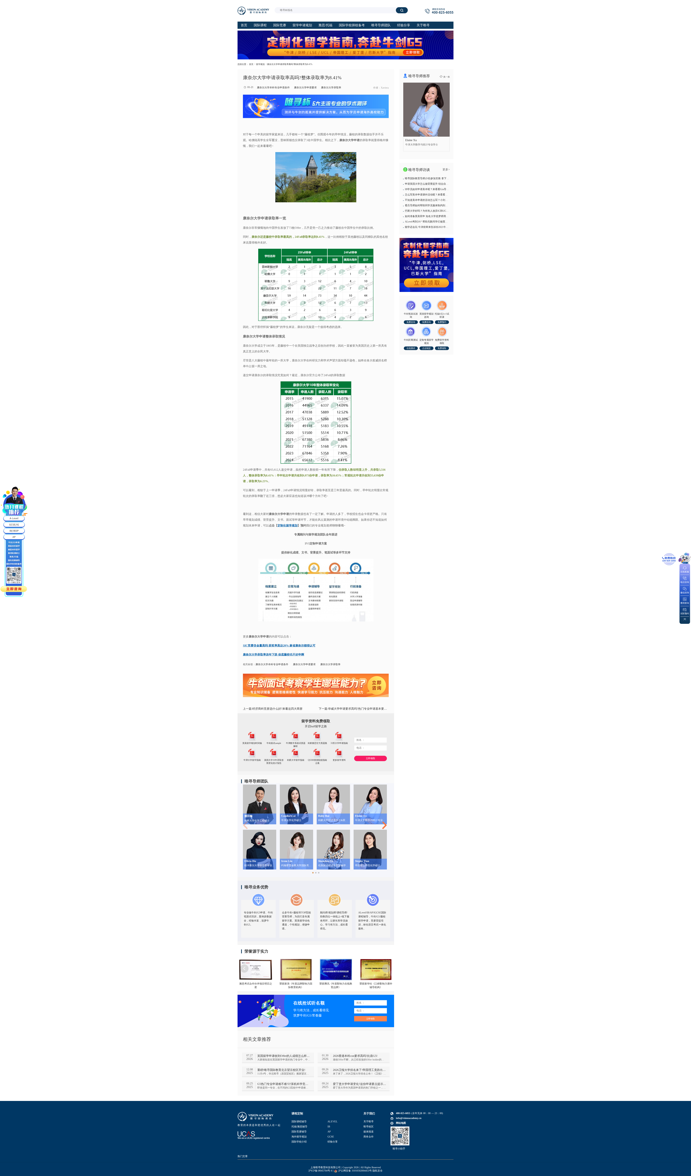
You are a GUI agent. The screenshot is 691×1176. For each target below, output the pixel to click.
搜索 (402, 10)
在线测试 (411, 348)
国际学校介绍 (299, 1141)
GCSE (331, 1136)
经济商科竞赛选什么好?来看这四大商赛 (272, 708)
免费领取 (442, 348)
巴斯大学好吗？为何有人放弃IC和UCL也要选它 (431, 210)
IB (329, 1126)
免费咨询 (411, 322)
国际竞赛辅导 (299, 1131)
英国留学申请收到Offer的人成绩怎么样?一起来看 (283, 1055)
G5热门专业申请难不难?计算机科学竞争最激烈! (283, 1083)
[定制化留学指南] (426, 265)
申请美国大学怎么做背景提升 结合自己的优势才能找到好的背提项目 (443, 184)
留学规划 (260, 64)
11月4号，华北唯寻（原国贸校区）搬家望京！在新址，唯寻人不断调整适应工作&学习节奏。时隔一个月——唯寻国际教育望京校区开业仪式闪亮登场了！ (283, 1073)
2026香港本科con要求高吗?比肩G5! (355, 1055)
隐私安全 (377, 1170)
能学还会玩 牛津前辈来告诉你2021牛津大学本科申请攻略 (437, 227)
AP (329, 1131)
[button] (313, 872)
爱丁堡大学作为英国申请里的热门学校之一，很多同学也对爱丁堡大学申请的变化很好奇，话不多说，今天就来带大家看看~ (359, 1087)
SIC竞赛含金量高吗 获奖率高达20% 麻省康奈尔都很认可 (279, 645)
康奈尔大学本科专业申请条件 (273, 88)
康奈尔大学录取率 (331, 88)
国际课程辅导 (299, 1121)
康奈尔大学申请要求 (305, 88)
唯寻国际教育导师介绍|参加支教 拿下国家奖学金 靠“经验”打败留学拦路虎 (446, 178)
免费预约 (442, 322)
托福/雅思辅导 (299, 1126)
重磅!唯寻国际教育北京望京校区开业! (281, 1069)
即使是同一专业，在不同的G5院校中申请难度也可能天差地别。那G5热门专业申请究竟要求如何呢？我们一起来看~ (283, 1087)
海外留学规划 (299, 1136)
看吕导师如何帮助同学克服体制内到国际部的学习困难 (435, 205)
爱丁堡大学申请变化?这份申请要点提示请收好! (359, 1083)
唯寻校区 (368, 1126)
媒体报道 (368, 1131)
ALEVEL (333, 1121)
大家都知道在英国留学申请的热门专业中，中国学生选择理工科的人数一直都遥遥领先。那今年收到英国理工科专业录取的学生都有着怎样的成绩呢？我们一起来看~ (283, 1059)
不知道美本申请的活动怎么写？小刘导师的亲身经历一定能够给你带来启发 (446, 200)
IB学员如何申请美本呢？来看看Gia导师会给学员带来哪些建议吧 (441, 189)
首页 (251, 64)
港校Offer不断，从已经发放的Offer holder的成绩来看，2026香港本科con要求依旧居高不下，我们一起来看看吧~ (359, 1059)
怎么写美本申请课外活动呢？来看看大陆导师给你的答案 (436, 194)
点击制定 (426, 348)
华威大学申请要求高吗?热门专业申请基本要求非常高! (354, 708)
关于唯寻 (368, 1121)
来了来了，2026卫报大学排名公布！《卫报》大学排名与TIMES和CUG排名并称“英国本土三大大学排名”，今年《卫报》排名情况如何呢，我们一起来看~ (359, 1073)
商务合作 (368, 1136)
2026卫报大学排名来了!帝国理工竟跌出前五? (359, 1069)
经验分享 (333, 1141)
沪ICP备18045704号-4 (320, 1170)
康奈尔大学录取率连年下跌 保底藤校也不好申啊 (273, 654)
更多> (446, 169)
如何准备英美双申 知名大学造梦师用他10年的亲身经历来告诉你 (440, 216)
